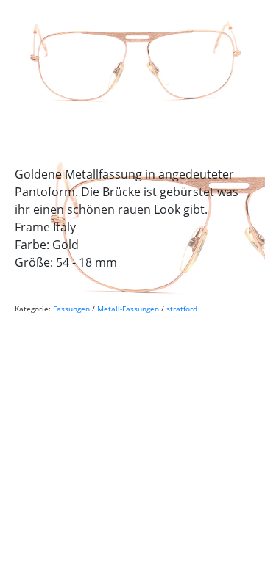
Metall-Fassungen (128, 308)
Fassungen (71, 308)
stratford (181, 308)
